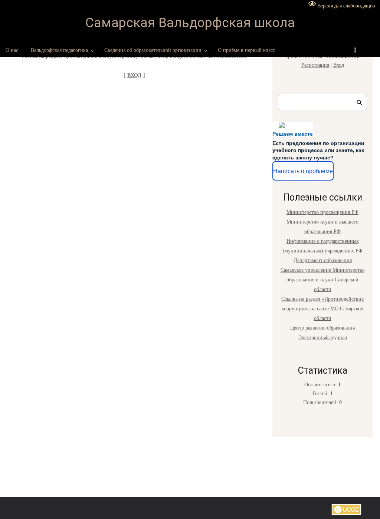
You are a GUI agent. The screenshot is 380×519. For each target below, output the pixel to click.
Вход (338, 65)
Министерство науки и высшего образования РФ (322, 226)
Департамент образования (323, 260)
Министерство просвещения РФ (322, 212)
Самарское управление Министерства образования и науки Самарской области (322, 279)
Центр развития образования (322, 328)
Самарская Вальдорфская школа (190, 22)
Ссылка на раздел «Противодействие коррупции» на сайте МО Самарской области (322, 308)
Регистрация (315, 65)
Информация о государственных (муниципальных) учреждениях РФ (323, 246)
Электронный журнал (322, 337)
